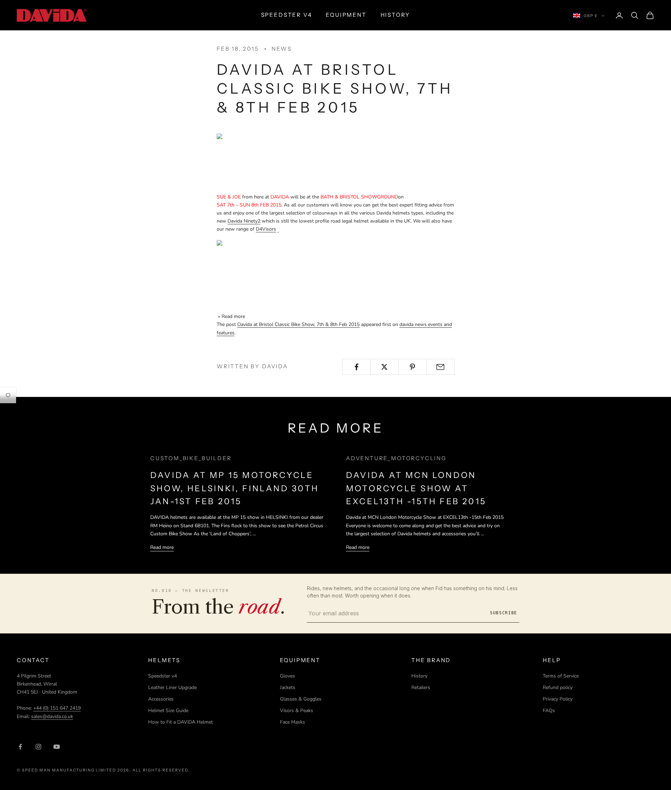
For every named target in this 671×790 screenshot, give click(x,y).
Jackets (287, 687)
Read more (162, 547)
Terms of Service (561, 676)
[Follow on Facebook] (20, 746)
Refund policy (557, 687)
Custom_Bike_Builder (190, 458)
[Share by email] (440, 367)
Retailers (420, 687)
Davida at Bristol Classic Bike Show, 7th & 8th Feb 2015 (298, 324)
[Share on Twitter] (384, 367)
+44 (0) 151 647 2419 (57, 708)
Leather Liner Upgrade (172, 687)
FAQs (549, 710)
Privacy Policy (557, 699)
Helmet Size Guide (168, 710)
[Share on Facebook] (356, 367)
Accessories (161, 699)
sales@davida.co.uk (52, 716)
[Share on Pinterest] (412, 367)
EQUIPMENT (346, 15)
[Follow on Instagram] (38, 746)
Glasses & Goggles (301, 699)
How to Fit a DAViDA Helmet (180, 722)
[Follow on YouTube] (56, 746)
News (282, 48)
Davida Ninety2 (244, 221)
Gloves (287, 676)
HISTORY (395, 15)
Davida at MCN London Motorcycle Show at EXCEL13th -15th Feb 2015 (416, 488)
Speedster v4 (162, 676)
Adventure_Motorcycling (396, 458)
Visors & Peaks (296, 710)
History (419, 676)
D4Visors (266, 229)
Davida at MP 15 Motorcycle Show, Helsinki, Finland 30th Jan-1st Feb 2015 (234, 488)
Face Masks (292, 722)
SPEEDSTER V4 (286, 15)
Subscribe (503, 612)
